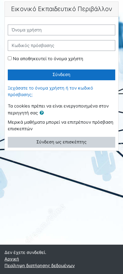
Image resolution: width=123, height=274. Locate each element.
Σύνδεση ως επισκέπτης (61, 142)
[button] (43, 113)
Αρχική (11, 259)
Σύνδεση (61, 74)
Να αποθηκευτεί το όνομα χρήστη (48, 58)
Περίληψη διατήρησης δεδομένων (39, 265)
